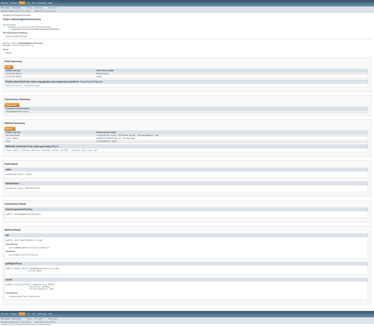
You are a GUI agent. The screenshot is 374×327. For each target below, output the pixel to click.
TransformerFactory (22, 45)
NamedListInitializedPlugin (16, 36)
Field (16, 11)
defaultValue (102, 74)
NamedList (106, 141)
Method (28, 11)
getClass (35, 150)
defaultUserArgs (32, 86)
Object (19, 74)
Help (50, 3)
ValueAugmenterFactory (16, 112)
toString (75, 150)
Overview (4, 3)
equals (16, 150)
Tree (34, 3)
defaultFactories (14, 86)
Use (28, 3)
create (99, 135)
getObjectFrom (103, 138)
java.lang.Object (9, 25)
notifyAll (64, 150)
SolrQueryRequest (145, 135)
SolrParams (123, 135)
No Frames (38, 8)
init (98, 141)
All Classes (52, 8)
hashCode (46, 150)
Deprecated (42, 3)
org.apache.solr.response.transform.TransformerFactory (29, 27)
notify (55, 150)
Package (13, 3)
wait (84, 150)
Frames (29, 8)
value (99, 76)
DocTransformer (13, 135)
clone (8, 150)
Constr (22, 11)
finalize (25, 150)
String (107, 135)
